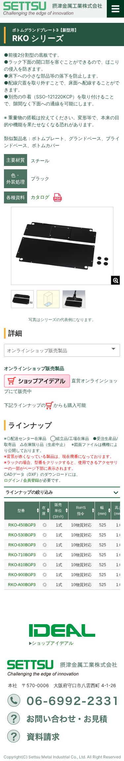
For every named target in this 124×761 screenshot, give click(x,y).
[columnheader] (21, 511)
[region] (62, 303)
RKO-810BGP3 (22, 565)
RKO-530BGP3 (22, 535)
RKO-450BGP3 (22, 525)
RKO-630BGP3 (22, 545)
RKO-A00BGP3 (22, 584)
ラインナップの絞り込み (29, 492)
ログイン (12, 480)
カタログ (41, 197)
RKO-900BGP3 (22, 574)
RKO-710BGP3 (22, 555)
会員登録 (31, 480)
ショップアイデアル (52, 643)
